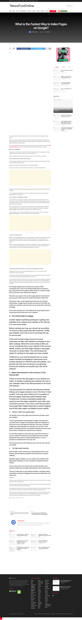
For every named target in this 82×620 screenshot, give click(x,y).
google (13, 497)
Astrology (33, 588)
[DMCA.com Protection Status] (19, 591)
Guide (39, 593)
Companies (33, 603)
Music (39, 606)
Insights (42, 11)
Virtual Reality (47, 605)
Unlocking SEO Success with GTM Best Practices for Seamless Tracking (22, 542)
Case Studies (33, 602)
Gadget (39, 590)
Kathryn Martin (21, 520)
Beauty (32, 593)
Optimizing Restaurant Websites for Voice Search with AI (44, 535)
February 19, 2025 (42, 538)
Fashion (39, 584)
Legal (39, 600)
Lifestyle (29, 11)
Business (32, 599)
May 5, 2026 (57, 111)
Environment (40, 583)
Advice (32, 580)
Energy (39, 580)
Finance (39, 586)
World (46, 607)
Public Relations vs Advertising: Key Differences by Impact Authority (23, 548)
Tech (17, 11)
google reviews (18, 497)
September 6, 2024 (42, 543)
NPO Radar (47, 580)
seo (23, 497)
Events (47, 11)
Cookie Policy (58, 613)
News (14, 11)
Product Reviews (46, 586)
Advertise (53, 11)
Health (39, 594)
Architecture (33, 584)
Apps (32, 583)
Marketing (16, 43)
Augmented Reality (33, 590)
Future (38, 11)
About (36, 613)
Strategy (46, 600)
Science (46, 592)
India (39, 599)
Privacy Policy (53, 613)
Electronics (33, 608)
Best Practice (33, 595)
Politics (46, 584)
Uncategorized (48, 604)
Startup (46, 598)
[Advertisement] (30, 177)
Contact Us (71, 613)
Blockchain (33, 598)
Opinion (46, 581)
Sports (46, 597)
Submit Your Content (65, 613)
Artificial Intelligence (33, 586)
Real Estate (47, 588)
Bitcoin (32, 596)
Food (39, 587)
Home (10, 11)
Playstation (47, 583)
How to (39, 597)
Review (33, 11)
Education (33, 606)
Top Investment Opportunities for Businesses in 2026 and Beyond (67, 129)
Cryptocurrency (34, 605)
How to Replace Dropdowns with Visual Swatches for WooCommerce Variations (66, 122)
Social (46, 594)
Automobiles (33, 592)
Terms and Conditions (46, 613)
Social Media (47, 595)
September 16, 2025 (65, 117)
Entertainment (22, 11)
